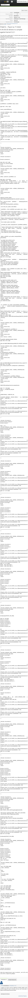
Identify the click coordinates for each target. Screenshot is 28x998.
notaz (2, 985)
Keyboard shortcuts (6, 994)
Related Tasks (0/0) (12, 979)
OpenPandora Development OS (12, 23)
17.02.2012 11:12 (12, 985)
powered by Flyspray (22, 996)
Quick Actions (24, 10)
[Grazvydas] (1, 983)
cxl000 (5, 24)
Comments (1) (4, 979)
